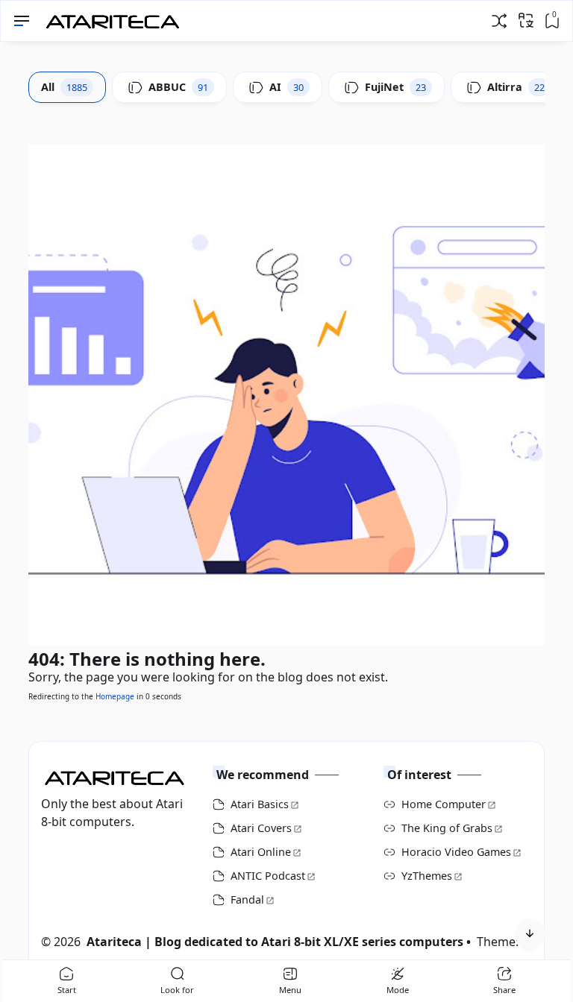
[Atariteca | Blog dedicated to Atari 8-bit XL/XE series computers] (116, 17)
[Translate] (526, 20)
